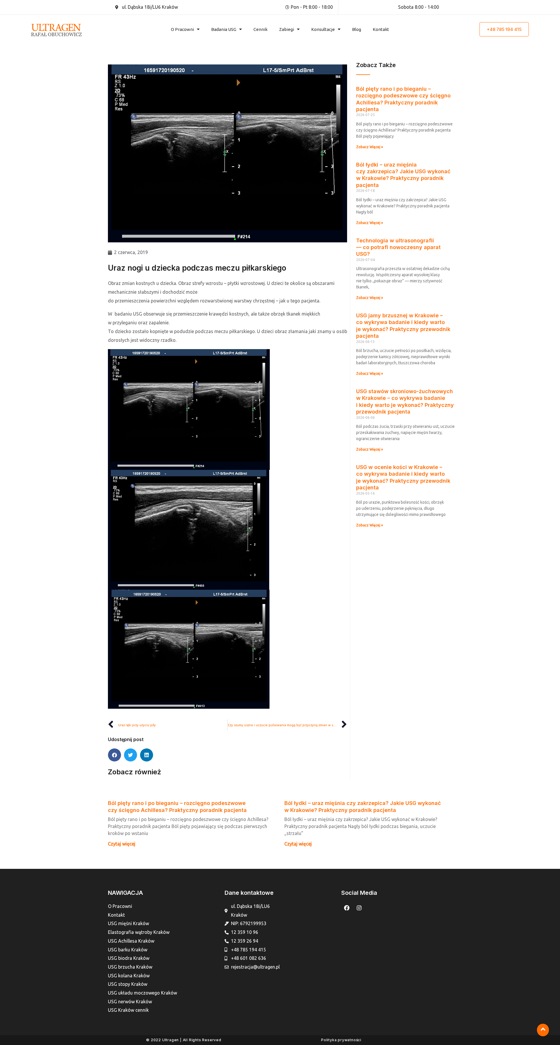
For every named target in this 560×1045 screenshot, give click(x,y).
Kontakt (381, 29)
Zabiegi (286, 29)
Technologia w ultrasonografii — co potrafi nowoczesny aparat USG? (398, 247)
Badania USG (223, 29)
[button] (114, 755)
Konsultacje (323, 29)
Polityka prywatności (341, 1040)
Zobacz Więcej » (369, 147)
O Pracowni (182, 29)
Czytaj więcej (121, 843)
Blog (356, 29)
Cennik (260, 29)
